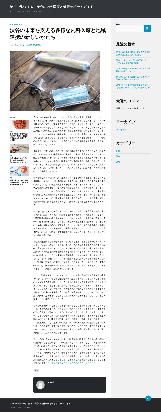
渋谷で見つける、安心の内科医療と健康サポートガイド (52, 6)
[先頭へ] (148, 398)
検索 (118, 24)
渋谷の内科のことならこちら (82, 363)
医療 (16, 24)
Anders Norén (24, 407)
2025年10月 (121, 129)
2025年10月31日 (34, 45)
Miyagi (21, 45)
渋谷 (20, 24)
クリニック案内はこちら (58, 363)
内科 (11, 24)
